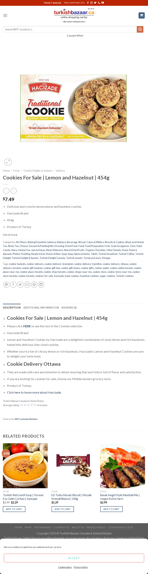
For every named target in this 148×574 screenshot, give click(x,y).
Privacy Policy (81, 567)
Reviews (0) (69, 307)
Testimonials (42, 527)
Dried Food (71, 245)
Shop (28, 527)
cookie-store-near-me (119, 271)
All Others (21, 242)
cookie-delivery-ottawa (115, 263)
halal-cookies (72, 275)
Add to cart (14, 509)
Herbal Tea (24, 250)
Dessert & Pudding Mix (41, 245)
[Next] (145, 483)
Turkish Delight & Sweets (37, 170)
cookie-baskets (17, 263)
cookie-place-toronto (31, 271)
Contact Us (61, 527)
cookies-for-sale (44, 275)
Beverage (72, 242)
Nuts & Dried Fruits (74, 250)
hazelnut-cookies (89, 275)
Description (12, 307)
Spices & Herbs (82, 253)
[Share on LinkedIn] (41, 284)
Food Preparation (94, 245)
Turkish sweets (74, 257)
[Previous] (3, 483)
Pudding (25, 253)
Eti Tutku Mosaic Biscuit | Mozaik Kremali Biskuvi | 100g (71, 496)
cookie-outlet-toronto (121, 268)
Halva (14, 250)
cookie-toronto (26, 275)
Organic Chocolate (95, 250)
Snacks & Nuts (53, 253)
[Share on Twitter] (20, 284)
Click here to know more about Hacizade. (34, 392)
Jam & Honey (38, 250)
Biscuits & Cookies (114, 242)
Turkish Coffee (126, 253)
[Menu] (5, 15)
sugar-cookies (107, 275)
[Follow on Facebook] (88, 3)
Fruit (107, 245)
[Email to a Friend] (27, 284)
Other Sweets (113, 250)
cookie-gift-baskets (32, 268)
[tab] (12, 307)
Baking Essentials (37, 242)
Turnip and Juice (92, 257)
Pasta (125, 250)
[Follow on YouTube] (103, 3)
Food (16, 170)
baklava (60, 170)
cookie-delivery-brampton (59, 263)
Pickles (16, 253)
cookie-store (99, 271)
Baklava (61, 242)
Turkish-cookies (125, 275)
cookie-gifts (87, 268)
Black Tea (13, 245)
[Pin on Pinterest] (34, 284)
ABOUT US (78, 527)
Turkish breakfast (107, 253)
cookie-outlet (102, 268)
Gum (132, 245)
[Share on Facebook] (13, 284)
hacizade (59, 275)
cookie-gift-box (52, 268)
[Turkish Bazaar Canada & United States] (74, 15)
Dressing (59, 245)
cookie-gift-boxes (70, 268)
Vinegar (106, 257)
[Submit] (140, 29)
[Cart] (142, 15)
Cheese (24, 245)
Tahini (94, 253)
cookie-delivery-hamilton (88, 263)
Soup (64, 253)
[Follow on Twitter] (95, 3)
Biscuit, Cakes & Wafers (91, 242)
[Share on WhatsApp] (6, 284)
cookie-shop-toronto (55, 271)
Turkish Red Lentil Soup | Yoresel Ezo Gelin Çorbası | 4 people (23, 496)
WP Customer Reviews (26, 419)
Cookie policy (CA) (120, 527)
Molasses (58, 250)
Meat (49, 250)
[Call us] (99, 3)
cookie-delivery (35, 263)
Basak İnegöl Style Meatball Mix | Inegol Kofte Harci (120, 496)
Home (6, 170)
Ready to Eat (38, 253)
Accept (74, 558)
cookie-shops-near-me (79, 271)
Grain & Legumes (120, 245)
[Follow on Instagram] (91, 3)
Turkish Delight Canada (52, 257)
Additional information (41, 307)
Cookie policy (65, 567)
